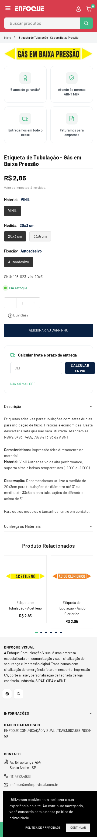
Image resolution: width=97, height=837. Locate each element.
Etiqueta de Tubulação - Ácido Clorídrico (71, 608)
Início (7, 37)
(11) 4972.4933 (20, 776)
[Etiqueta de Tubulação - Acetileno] (25, 576)
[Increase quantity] (34, 303)
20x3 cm (15, 236)
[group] (48, 53)
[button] (8, 9)
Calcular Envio (80, 368)
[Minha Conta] (78, 8)
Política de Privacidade (43, 827)
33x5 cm (40, 236)
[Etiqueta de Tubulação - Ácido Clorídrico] (72, 576)
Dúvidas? (20, 315)
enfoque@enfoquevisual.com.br (34, 785)
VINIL (12, 210)
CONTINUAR (78, 827)
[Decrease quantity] (10, 303)
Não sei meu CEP (22, 384)
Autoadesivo (18, 261)
